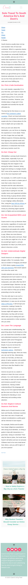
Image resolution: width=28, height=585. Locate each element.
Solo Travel (3, 452)
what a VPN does (7, 304)
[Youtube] (12, 549)
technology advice (7, 350)
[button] (14, 2)
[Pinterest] (8, 549)
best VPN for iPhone (18, 203)
